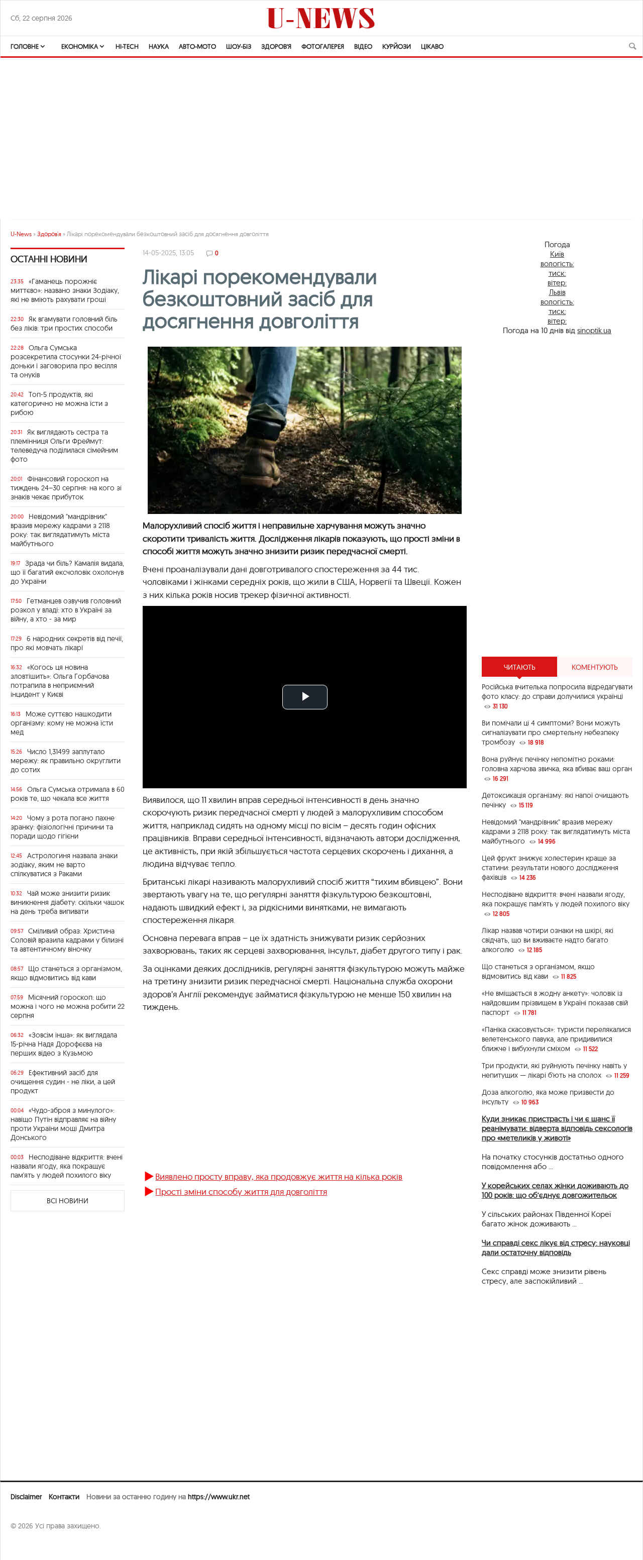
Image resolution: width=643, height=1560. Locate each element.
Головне (25, 46)
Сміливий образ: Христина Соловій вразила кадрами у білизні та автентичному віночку (67, 940)
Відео (363, 46)
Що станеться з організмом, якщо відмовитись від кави (66, 973)
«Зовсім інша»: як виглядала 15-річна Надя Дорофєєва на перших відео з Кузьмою (64, 1044)
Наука (159, 46)
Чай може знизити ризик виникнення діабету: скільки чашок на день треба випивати (67, 902)
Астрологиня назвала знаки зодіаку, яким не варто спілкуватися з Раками (64, 864)
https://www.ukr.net (219, 1496)
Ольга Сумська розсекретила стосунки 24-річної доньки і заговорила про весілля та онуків (66, 361)
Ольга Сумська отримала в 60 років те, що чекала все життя (68, 794)
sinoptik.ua (594, 330)
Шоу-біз (238, 46)
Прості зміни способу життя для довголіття (241, 1191)
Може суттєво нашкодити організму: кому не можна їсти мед (62, 723)
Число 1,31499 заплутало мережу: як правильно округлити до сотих (66, 760)
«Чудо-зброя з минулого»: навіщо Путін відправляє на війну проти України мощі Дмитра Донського (63, 1124)
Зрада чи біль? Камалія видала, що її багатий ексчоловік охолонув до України (67, 572)
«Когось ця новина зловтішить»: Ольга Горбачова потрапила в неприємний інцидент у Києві (60, 681)
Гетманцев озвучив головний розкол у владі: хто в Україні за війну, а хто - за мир (66, 609)
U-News (21, 234)
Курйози (396, 46)
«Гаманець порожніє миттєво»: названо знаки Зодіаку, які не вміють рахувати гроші (65, 290)
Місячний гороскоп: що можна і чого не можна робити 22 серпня (68, 1006)
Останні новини (49, 259)
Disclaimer (26, 1496)
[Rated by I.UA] (33, 1545)
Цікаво (432, 46)
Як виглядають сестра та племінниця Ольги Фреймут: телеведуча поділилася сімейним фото (64, 446)
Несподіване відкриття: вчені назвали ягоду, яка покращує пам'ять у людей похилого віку (67, 1166)
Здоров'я (276, 46)
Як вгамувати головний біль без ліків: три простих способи (64, 324)
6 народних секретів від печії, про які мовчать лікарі (67, 643)
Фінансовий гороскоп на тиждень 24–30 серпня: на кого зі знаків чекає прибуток (66, 487)
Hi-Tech (127, 46)
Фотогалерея (322, 46)
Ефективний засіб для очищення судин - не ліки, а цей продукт (63, 1081)
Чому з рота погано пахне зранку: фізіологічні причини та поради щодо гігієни (63, 827)
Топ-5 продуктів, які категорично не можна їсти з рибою (59, 403)
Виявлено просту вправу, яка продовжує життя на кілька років (278, 1176)
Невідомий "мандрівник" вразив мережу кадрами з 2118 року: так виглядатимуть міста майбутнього (60, 530)
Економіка (79, 46)
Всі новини (67, 1200)
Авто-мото (197, 46)
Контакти (64, 1496)
